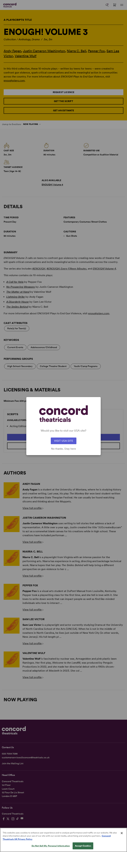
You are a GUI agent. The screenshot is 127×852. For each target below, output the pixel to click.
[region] (63, 840)
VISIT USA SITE (63, 440)
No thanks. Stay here (63, 448)
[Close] (121, 833)
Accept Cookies (83, 846)
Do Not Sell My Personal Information (51, 846)
